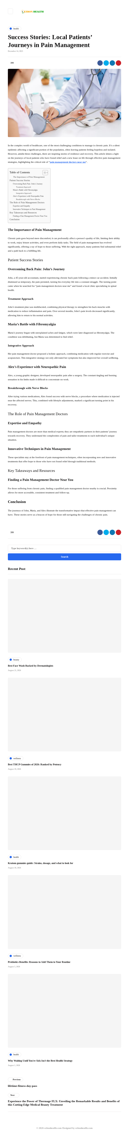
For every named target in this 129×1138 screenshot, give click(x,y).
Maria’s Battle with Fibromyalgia (25, 190)
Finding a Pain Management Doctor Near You (30, 216)
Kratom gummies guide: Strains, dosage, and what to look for (40, 863)
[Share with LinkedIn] (112, 63)
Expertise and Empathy (21, 206)
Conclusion (15, 219)
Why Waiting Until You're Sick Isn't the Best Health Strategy (40, 1060)
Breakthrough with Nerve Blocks (28, 199)
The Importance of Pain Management (29, 177)
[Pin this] (118, 63)
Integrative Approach (23, 193)
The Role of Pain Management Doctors (27, 202)
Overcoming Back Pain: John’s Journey (27, 184)
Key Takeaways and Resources (23, 212)
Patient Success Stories (20, 180)
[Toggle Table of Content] (43, 172)
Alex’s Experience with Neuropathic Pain (28, 196)
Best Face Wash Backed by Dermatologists (30, 665)
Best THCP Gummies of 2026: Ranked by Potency (34, 764)
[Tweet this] (106, 63)
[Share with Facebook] (100, 63)
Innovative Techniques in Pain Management (29, 209)
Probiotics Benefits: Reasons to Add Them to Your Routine (39, 962)
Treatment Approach (23, 187)
